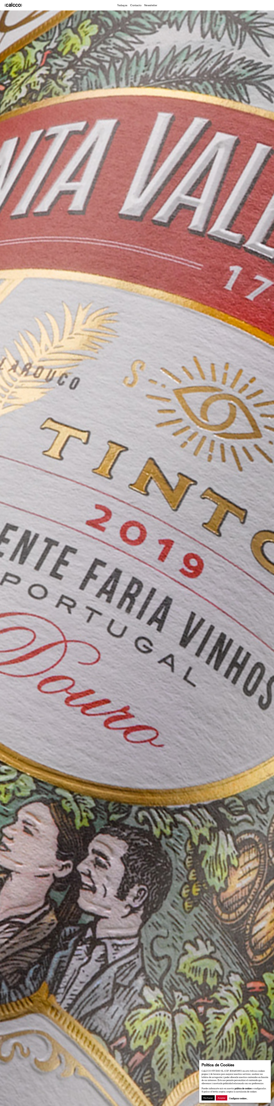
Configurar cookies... (238, 1098)
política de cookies (243, 1088)
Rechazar (208, 1098)
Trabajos (122, 5)
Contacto (135, 5)
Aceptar (221, 1098)
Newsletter (150, 5)
